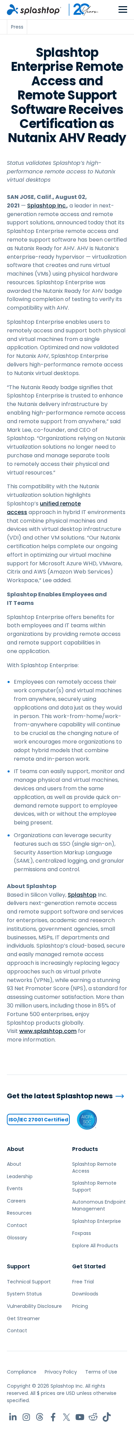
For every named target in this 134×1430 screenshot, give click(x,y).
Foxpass (81, 1233)
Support (18, 1266)
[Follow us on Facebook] (53, 1417)
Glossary (17, 1237)
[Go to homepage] (34, 9)
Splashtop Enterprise (96, 1221)
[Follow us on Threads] (40, 1417)
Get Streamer (23, 1318)
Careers (16, 1200)
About (15, 1149)
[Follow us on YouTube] (80, 1417)
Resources (19, 1212)
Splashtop (82, 895)
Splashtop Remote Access (94, 1167)
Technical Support (29, 1281)
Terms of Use (101, 1371)
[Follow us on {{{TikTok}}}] (107, 1417)
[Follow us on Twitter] (66, 1417)
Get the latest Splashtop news (60, 1096)
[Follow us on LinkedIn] (13, 1417)
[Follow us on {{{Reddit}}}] (93, 1417)
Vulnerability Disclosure (34, 1306)
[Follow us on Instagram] (26, 1417)
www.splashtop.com (48, 1031)
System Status (24, 1293)
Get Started (88, 1266)
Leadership (20, 1176)
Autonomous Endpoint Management (99, 1205)
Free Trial (83, 1281)
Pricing (80, 1306)
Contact (17, 1225)
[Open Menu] (122, 10)
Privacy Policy (61, 1371)
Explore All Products (95, 1245)
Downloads (85, 1293)
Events (15, 1188)
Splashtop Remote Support (94, 1186)
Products (85, 1149)
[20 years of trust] (80, 9)
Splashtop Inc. (47, 206)
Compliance (21, 1371)
